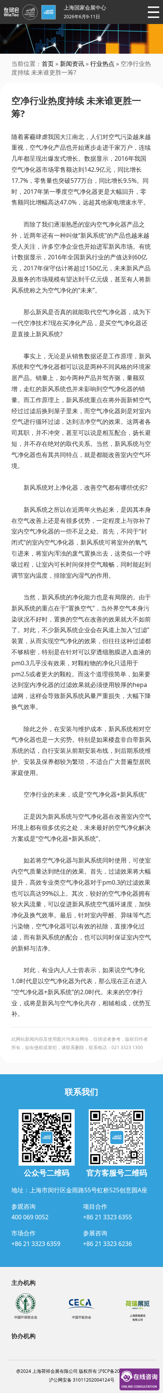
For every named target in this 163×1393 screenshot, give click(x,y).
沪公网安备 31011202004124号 (81, 1380)
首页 (48, 63)
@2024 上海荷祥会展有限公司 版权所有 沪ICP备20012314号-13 (81, 1371)
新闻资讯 (72, 63)
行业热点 (102, 63)
